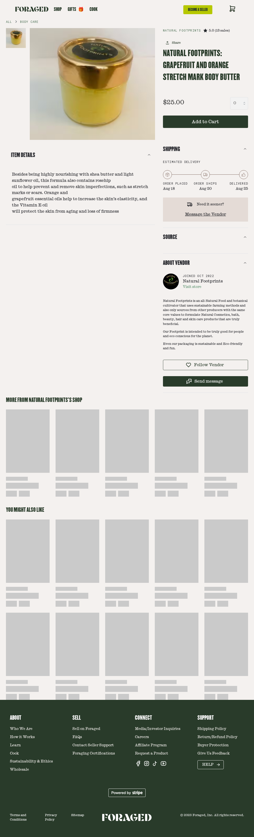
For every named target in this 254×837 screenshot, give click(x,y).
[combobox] (239, 103)
